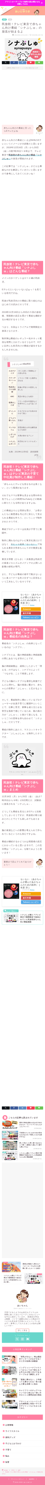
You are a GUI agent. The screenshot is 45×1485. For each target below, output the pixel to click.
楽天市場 (27, 613)
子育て (8, 1450)
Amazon (27, 609)
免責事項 (31, 1479)
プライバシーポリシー (17, 1479)
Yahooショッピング (31, 617)
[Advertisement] (22, 99)
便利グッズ (10, 1437)
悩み (7, 1456)
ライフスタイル (12, 1431)
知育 (4, 19)
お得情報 (9, 1425)
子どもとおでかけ (13, 1443)
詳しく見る (22, 1330)
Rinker (32, 605)
